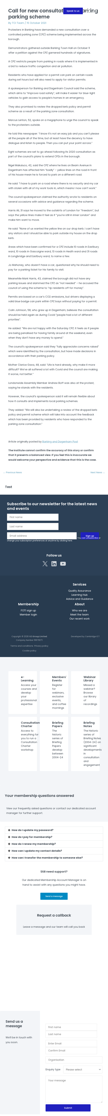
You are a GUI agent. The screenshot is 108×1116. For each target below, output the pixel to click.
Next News (98, 472)
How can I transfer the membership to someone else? (47, 857)
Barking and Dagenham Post (60, 441)
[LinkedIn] (54, 563)
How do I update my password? (32, 830)
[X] (45, 563)
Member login (28, 614)
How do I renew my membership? (34, 844)
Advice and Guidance (79, 599)
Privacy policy (41, 645)
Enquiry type (53, 1069)
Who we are (79, 610)
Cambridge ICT (92, 636)
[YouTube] (63, 563)
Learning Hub (79, 595)
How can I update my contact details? (37, 851)
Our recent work (79, 618)
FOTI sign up (28, 610)
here (70, 540)
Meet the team (79, 614)
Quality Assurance (79, 590)
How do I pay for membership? (32, 837)
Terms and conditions (21, 645)
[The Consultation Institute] (11, 10)
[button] (73, 11)
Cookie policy (29, 650)
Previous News (12, 472)
